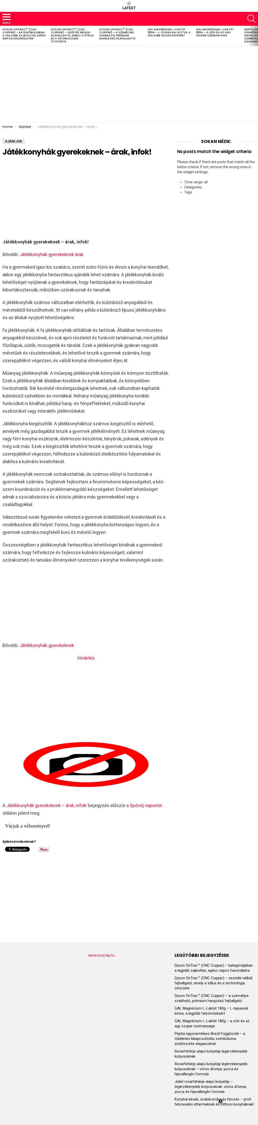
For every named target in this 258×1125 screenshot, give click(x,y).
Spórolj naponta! (146, 805)
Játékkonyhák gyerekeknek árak (51, 254)
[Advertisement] (129, 84)
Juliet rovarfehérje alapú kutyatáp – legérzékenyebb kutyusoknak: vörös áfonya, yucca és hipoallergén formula (211, 1086)
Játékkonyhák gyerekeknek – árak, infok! (46, 805)
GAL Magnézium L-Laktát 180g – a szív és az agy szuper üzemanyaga (215, 32)
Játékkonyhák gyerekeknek (47, 645)
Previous (2, 36)
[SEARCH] (251, 18)
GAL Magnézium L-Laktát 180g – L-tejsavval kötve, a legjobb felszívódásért (169, 32)
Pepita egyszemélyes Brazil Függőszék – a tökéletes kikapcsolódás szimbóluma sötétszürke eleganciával (210, 1038)
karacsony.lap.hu (101, 955)
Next (255, 36)
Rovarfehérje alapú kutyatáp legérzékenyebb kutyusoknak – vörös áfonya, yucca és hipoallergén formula (211, 1069)
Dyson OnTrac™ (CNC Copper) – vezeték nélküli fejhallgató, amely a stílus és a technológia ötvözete (72, 35)
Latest (129, 8)
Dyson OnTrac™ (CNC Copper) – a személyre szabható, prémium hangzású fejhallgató (117, 33)
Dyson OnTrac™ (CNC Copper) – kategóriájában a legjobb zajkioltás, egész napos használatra (24, 33)
